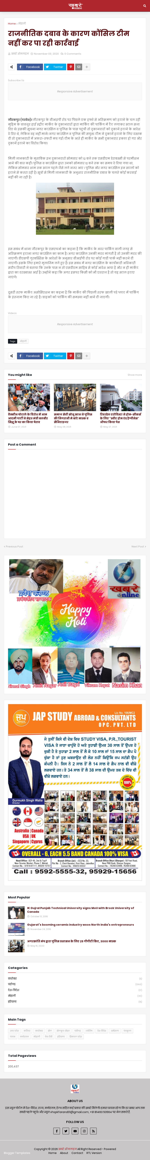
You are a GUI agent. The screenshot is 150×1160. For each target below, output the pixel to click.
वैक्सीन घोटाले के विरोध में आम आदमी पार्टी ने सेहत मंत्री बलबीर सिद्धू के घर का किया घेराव (28, 418)
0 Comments (72, 54)
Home (12, 23)
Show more (135, 374)
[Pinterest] (70, 67)
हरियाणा (75, 1002)
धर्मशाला (115, 1030)
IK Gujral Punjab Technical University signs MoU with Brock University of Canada (80, 910)
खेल (50, 1030)
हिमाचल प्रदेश (76, 1036)
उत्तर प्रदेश (14, 1030)
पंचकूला (127, 1030)
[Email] (78, 67)
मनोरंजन (24, 1036)
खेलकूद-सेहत (63, 1030)
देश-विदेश (75, 990)
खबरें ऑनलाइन (67, 1149)
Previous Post (14, 546)
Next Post (138, 546)
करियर (27, 1030)
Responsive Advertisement (75, 91)
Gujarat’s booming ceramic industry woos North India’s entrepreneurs (80, 925)
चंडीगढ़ (75, 984)
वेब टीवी (48, 1036)
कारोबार (75, 978)
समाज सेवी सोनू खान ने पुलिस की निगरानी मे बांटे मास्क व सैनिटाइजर (73, 418)
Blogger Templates (17, 1153)
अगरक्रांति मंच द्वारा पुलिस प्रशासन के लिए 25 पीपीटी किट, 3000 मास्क (71, 941)
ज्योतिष (89, 1030)
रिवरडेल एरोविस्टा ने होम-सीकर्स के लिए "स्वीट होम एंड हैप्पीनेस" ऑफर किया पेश (120, 418)
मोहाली (22, 23)
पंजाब (12, 1036)
